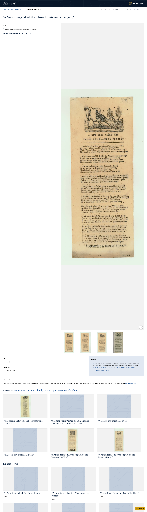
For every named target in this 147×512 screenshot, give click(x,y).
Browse (137, 9)
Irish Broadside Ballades (14, 9)
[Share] (22, 33)
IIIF (94, 363)
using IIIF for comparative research (103, 367)
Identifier (7, 367)
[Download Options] (31, 33)
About (103, 9)
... (23, 9)
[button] (102, 176)
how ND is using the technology (125, 367)
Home (4, 9)
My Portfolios (115, 9)
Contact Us (7, 380)
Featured (127, 9)
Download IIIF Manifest (102, 370)
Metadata (93, 359)
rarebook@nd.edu (130, 383)
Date (5, 359)
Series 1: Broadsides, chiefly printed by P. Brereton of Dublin (45, 390)
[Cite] (26, 33)
